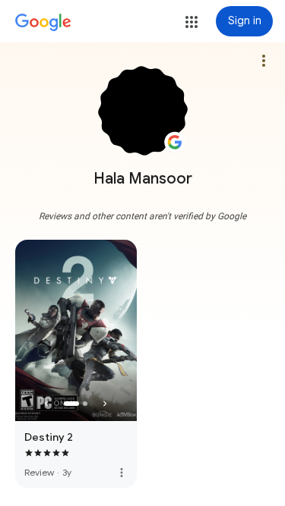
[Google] (43, 23)
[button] (191, 22)
